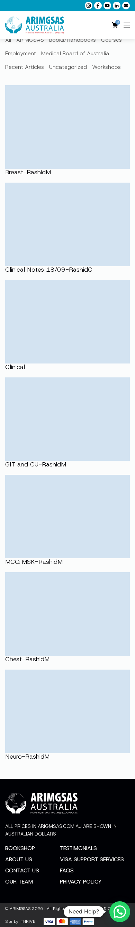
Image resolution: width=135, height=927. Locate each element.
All (8, 39)
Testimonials (78, 848)
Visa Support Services (92, 859)
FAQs (67, 870)
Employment (20, 53)
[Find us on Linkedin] (116, 5)
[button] (119, 911)
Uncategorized (68, 67)
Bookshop (20, 848)
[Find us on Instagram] (88, 5)
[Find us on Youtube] (107, 5)
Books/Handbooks (72, 39)
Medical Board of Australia (75, 53)
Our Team (19, 881)
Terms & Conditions (109, 908)
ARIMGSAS (30, 39)
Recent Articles (24, 67)
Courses (111, 39)
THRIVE (28, 921)
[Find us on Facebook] (98, 5)
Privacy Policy (81, 881)
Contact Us (22, 870)
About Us (18, 859)
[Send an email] (126, 5)
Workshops (106, 67)
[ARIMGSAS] (34, 25)
